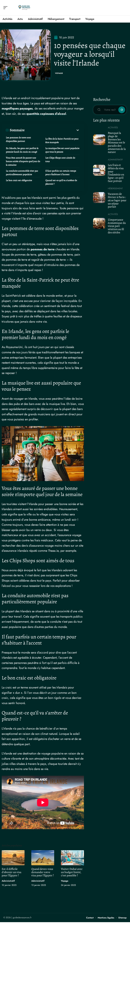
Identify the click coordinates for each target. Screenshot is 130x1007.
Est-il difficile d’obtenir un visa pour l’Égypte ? (11, 872)
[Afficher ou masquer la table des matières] (52, 130)
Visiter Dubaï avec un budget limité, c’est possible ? (71, 872)
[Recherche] (124, 7)
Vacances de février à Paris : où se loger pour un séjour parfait (117, 200)
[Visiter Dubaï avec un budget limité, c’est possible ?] (72, 857)
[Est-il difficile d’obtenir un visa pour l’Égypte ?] (13, 857)
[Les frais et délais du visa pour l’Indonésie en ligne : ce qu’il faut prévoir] (99, 170)
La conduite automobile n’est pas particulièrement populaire (22, 172)
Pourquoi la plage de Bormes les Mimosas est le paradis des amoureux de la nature (117, 142)
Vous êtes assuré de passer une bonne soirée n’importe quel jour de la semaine (23, 161)
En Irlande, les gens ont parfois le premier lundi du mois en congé (22, 150)
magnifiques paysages (17, 108)
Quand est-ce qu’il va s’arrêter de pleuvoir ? (61, 182)
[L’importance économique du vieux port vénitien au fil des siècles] (99, 223)
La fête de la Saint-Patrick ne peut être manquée (62, 140)
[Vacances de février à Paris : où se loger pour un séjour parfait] (99, 197)
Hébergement (115, 188)
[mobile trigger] (6, 7)
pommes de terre (43, 249)
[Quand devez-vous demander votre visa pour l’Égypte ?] (42, 857)
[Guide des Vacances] (24, 7)
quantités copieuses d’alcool (46, 113)
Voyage (59, 73)
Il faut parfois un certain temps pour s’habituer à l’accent (60, 172)
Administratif (8, 880)
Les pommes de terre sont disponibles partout (18, 139)
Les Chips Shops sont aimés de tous (60, 159)
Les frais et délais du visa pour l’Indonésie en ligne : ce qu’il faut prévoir (116, 173)
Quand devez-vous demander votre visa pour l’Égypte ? (42, 872)
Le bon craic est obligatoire (19, 180)
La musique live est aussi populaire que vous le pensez (62, 150)
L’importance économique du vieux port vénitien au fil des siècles (117, 226)
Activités (113, 127)
